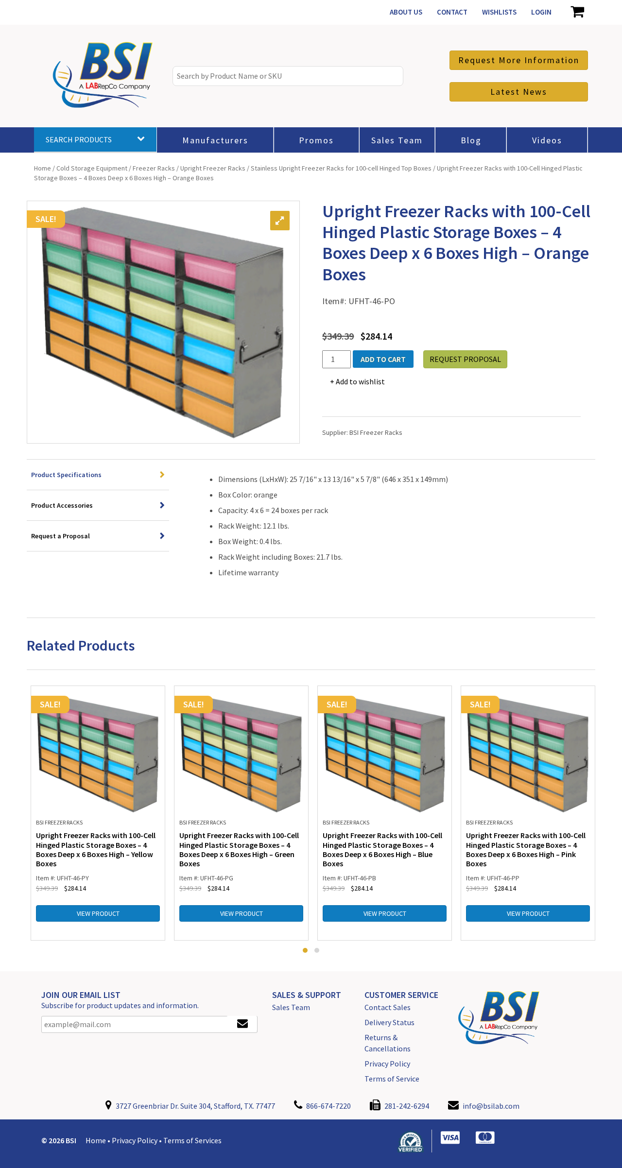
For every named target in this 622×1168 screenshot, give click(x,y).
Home (42, 168)
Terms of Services (192, 1140)
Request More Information (518, 60)
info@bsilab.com (491, 1106)
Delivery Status (389, 1022)
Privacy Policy (387, 1063)
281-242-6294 (406, 1106)
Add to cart (383, 359)
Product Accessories (62, 505)
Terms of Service (391, 1078)
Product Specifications (66, 474)
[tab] (98, 475)
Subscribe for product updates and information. (120, 1005)
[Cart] (577, 12)
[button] (305, 950)
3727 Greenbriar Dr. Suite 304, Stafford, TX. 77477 (194, 1106)
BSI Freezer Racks (375, 432)
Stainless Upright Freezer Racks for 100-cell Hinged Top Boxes (341, 168)
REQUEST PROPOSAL (465, 359)
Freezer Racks (154, 168)
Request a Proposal (60, 536)
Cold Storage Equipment (91, 168)
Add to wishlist (360, 381)
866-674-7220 (328, 1106)
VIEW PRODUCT (98, 913)
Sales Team (291, 1007)
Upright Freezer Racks (212, 168)
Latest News (518, 91)
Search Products (79, 139)
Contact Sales (387, 1007)
